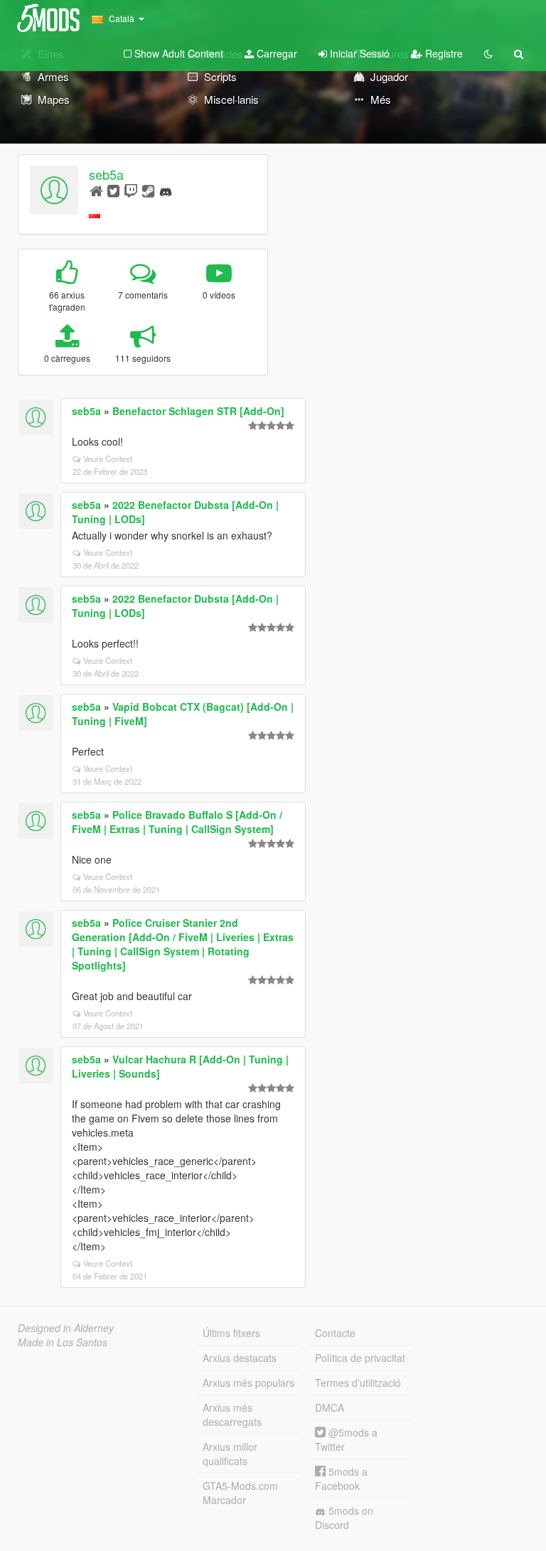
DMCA (329, 1407)
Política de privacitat (360, 1358)
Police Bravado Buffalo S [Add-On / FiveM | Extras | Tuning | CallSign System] (177, 821)
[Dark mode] (488, 53)
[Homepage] (96, 190)
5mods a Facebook (341, 1478)
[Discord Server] (165, 190)
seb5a (106, 174)
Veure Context (107, 458)
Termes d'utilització (358, 1382)
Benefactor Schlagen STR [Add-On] (198, 411)
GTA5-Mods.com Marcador (240, 1492)
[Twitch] (131, 190)
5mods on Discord (344, 1517)
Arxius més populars (248, 1382)
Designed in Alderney (66, 1328)
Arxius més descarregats (232, 1414)
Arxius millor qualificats (230, 1453)
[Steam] (148, 190)
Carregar (275, 53)
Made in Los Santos (62, 1342)
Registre (442, 53)
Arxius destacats (240, 1358)
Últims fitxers (231, 1333)
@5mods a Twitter (346, 1439)
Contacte (335, 1333)
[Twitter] (113, 190)
